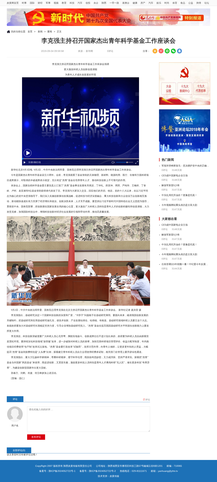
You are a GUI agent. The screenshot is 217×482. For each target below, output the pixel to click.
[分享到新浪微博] (161, 51)
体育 (174, 3)
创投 (88, 3)
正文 (59, 31)
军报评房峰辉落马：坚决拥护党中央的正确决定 (186, 165)
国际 (32, 3)
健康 (135, 3)
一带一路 (114, 3)
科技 (72, 3)
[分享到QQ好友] (179, 51)
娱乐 (158, 3)
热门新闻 (168, 159)
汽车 (80, 3)
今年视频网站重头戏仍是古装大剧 (179, 205)
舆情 (198, 3)
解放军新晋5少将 (171, 185)
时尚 (166, 3)
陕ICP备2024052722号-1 (62, 471)
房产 (143, 3)
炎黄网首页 (13, 3)
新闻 (40, 31)
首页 (30, 31)
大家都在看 (169, 219)
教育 (64, 3)
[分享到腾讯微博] (167, 51)
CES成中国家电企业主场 (175, 175)
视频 (56, 3)
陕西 (104, 3)
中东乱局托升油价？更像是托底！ (179, 195)
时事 (24, 3)
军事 (48, 3)
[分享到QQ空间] (154, 51)
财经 (40, 3)
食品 (182, 3)
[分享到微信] (173, 51)
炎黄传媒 (114, 476)
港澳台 (125, 3)
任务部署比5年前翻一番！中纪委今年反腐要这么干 (186, 264)
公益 (190, 3)
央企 (96, 3)
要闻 (49, 31)
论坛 (206, 3)
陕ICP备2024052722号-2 (102, 471)
